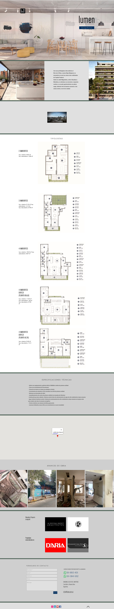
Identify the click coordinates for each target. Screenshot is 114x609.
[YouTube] (57, 607)
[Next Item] (111, 488)
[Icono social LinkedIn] (55, 607)
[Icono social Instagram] (52, 607)
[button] (57, 30)
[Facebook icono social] (60, 607)
